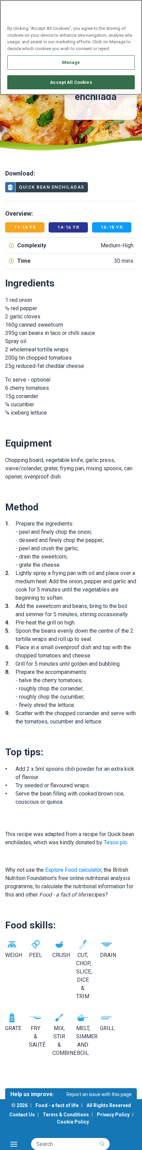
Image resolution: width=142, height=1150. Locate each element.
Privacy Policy (113, 1114)
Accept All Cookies (71, 82)
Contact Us (22, 1114)
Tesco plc (115, 842)
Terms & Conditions (66, 1114)
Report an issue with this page (99, 1094)
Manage (71, 62)
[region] (71, 47)
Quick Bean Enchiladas (51, 187)
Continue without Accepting (110, 9)
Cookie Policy (73, 1122)
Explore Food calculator (73, 870)
